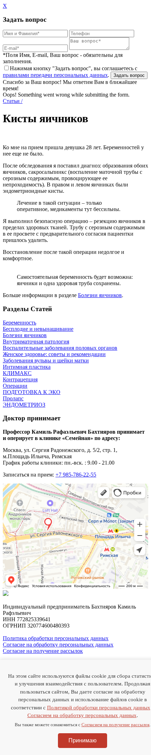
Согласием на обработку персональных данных (82, 715)
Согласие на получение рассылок (43, 651)
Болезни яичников (100, 295)
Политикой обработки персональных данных (98, 707)
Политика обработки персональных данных (56, 638)
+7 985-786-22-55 (75, 475)
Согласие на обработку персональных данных (58, 645)
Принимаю (82, 740)
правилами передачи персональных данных (55, 75)
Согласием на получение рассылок (115, 724)
